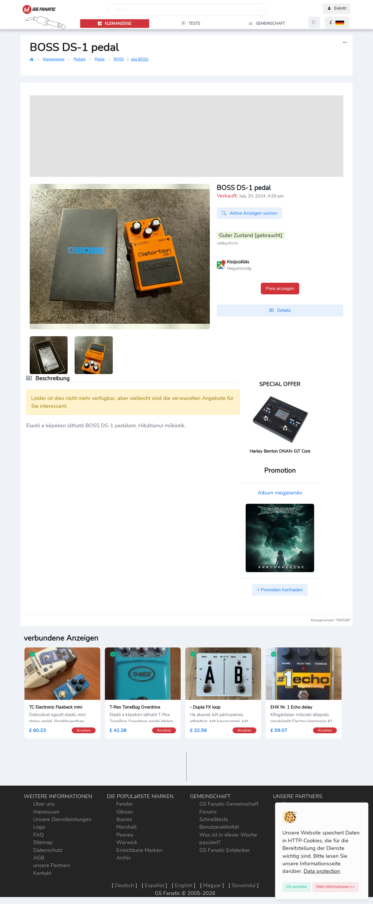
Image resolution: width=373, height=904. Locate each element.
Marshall (126, 826)
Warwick (126, 842)
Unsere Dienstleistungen (62, 819)
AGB (38, 857)
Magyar (212, 885)
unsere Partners (52, 865)
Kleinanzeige (53, 59)
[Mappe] (221, 264)
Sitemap (43, 842)
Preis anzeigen (280, 288)
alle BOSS (139, 59)
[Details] (345, 42)
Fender (124, 803)
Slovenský (244, 885)
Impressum (46, 811)
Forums (208, 811)
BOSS (119, 59)
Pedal (100, 59)
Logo (39, 826)
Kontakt (42, 873)
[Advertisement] (186, 136)
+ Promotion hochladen (280, 590)
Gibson (124, 811)
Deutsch (124, 885)
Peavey (124, 834)
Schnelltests (213, 819)
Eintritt (340, 8)
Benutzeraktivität (219, 826)
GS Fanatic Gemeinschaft (228, 803)
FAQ (38, 834)
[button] (337, 23)
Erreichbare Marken (139, 850)
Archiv (123, 857)
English (183, 885)
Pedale (79, 59)
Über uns (44, 803)
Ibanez (124, 819)
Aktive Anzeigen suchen (252, 213)
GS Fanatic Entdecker (224, 850)
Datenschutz (47, 850)
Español (154, 885)
